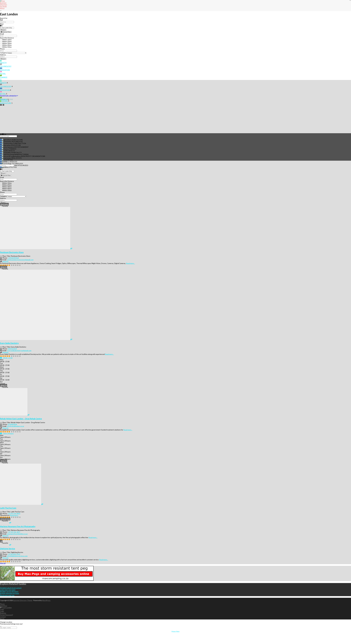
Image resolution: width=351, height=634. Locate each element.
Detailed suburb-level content (10, 588)
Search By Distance (7, 38)
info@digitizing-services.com (17, 556)
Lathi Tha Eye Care (8, 508)
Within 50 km (7, 47)
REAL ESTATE (16, 158)
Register (3, 613)
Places (2, 604)
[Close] (350, 0)
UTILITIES (13, 167)
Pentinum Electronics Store (12, 252)
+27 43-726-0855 (14, 513)
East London (7, 608)
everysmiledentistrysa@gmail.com (19, 351)
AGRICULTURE (5, 103)
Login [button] (2, 609)
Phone (2, 49)
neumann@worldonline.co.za (17, 534)
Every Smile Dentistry (9, 343)
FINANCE (3, 77)
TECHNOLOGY (5, 66)
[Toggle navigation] (0, 10)
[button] (6, 358)
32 (1, 541)
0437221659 (12, 349)
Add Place (3, 606)
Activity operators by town (9, 593)
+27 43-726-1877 (14, 532)
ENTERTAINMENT (21, 147)
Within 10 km (7, 40)
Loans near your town (7, 590)
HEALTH (3, 63)
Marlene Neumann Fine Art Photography (17, 526)
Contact (3, 617)
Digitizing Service (7, 548)
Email (2, 34)
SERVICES (13, 162)
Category (3, 53)
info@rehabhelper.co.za (15, 426)
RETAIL (3, 74)
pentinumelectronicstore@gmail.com (20, 260)
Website (5, 261)
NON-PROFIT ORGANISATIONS (33, 156)
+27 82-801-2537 (14, 554)
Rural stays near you (7, 595)
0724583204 (12, 424)
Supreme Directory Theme (22, 600)
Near (2, 24)
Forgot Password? (6, 615)
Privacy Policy (176, 631)
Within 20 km (7, 41)
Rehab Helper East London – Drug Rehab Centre (21, 418)
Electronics (4, 204)
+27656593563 (13, 258)
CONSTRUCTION (19, 143)
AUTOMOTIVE (17, 142)
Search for (3, 18)
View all (2, 563)
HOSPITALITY (16, 153)
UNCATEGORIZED (21, 165)
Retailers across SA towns (9, 592)
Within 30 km (7, 43)
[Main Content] (1, 79)
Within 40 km (7, 45)
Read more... (130, 263)
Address (3, 55)
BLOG (2, 619)
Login (2, 611)
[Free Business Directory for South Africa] (4, 8)
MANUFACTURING (21, 154)
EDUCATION (5, 70)
